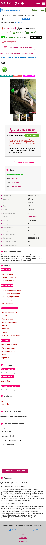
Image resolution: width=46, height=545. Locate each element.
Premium (37, 37)
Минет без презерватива (11, 300)
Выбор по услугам (10, 42)
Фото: (4, 440)
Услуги (10, 57)
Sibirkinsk (26, 19)
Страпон (4, 332)
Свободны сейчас (16, 37)
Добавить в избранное (26, 162)
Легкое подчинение (9, 312)
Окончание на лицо (9, 345)
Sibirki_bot (19, 22)
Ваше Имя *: (7, 432)
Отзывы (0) (32, 57)
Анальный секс (7, 281)
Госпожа (4, 326)
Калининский (32, 217)
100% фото (19, 33)
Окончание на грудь (9, 351)
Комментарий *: (8, 445)
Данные (3, 57)
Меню (38, 3)
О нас (23, 534)
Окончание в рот (8, 348)
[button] (23, 117)
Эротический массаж (27, 28)
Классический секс (9, 277)
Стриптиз (5, 358)
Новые (32, 33)
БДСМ (4, 316)
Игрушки (5, 329)
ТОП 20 (7, 33)
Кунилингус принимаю (10, 293)
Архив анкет (23, 541)
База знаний (23, 538)
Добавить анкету (38, 10)
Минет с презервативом (11, 290)
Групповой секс (7, 274)
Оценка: (5, 436)
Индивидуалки (9, 28)
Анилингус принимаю (10, 297)
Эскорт (4, 354)
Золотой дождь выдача (10, 335)
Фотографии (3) (20, 57)
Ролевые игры (7, 319)
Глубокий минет (7, 303)
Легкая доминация (9, 322)
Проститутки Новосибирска (10, 53)
